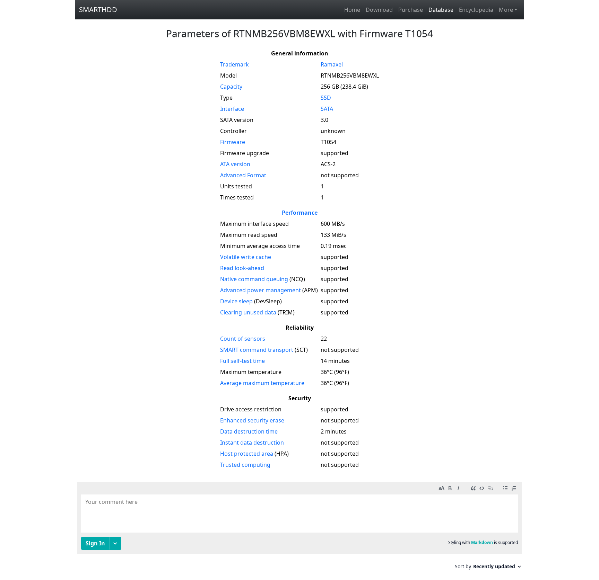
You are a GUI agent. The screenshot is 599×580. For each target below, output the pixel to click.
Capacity (231, 86)
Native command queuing (254, 279)
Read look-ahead (242, 268)
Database (440, 10)
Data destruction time (249, 431)
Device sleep (236, 301)
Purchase (410, 10)
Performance (300, 212)
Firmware (232, 142)
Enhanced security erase (252, 420)
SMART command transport (256, 350)
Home (352, 10)
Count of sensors (242, 338)
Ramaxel (332, 64)
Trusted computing (245, 465)
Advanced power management (260, 290)
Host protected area (246, 453)
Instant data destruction (252, 442)
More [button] (506, 10)
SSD (326, 97)
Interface (232, 109)
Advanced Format (243, 175)
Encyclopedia (476, 10)
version (235, 164)
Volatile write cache (245, 257)
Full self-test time (242, 361)
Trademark (234, 64)
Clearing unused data (248, 312)
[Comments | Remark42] (299, 528)
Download (379, 10)
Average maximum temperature (262, 383)
